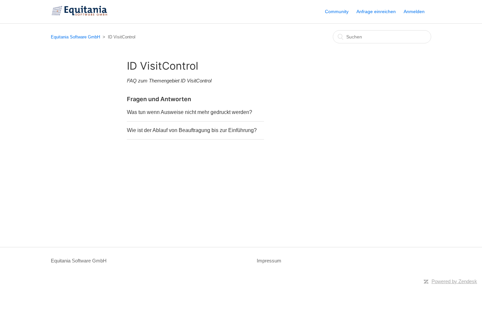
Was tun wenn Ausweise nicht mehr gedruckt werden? (189, 112)
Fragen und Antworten (159, 99)
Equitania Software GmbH (75, 36)
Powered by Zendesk (454, 281)
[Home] (80, 15)
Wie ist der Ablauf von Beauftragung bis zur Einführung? (192, 130)
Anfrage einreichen (376, 11)
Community (337, 11)
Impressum (269, 260)
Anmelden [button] (414, 11)
